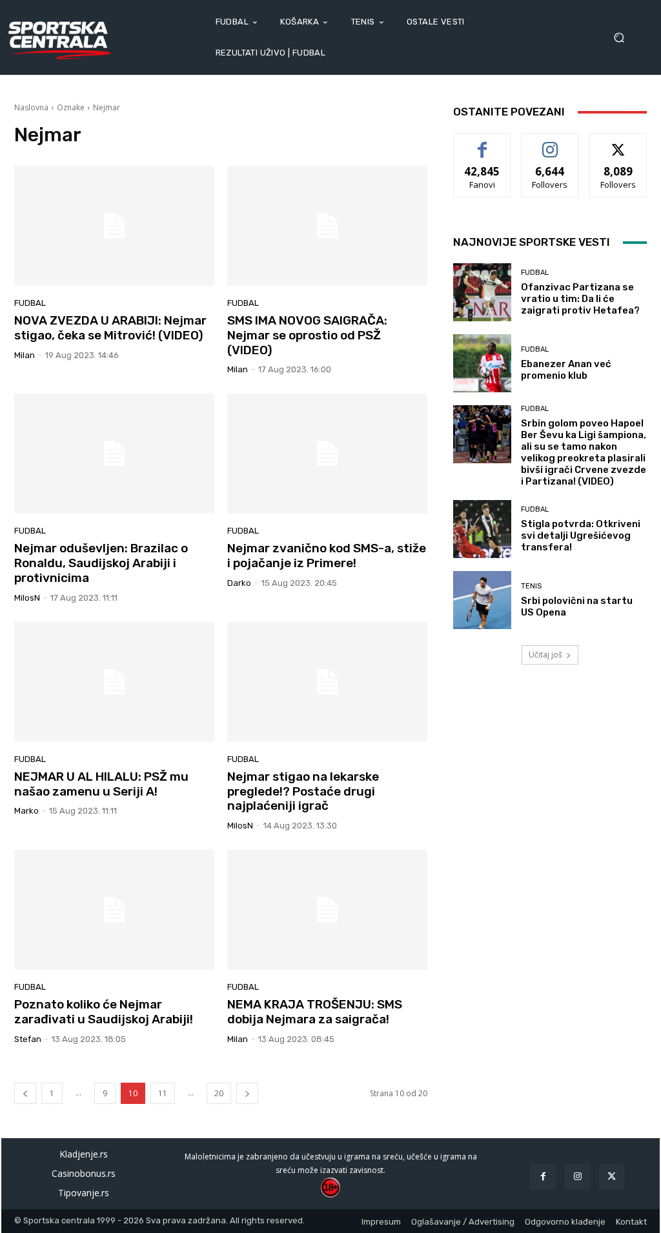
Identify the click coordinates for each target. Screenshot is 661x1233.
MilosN (27, 598)
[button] (623, 38)
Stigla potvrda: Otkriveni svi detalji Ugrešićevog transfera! (580, 535)
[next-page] (247, 1093)
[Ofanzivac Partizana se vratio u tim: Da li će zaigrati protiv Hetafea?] (482, 292)
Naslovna (31, 107)
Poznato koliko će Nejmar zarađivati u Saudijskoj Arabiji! (103, 1012)
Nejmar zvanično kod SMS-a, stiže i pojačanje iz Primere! (326, 555)
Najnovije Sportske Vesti (531, 242)
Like (482, 143)
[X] (611, 1176)
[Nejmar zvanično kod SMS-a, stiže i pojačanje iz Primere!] (327, 454)
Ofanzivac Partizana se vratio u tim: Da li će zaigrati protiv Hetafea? (580, 298)
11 (162, 1093)
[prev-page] (25, 1093)
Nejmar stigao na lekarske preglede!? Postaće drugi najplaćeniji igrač (303, 791)
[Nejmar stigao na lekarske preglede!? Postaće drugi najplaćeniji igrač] (327, 682)
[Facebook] (543, 1176)
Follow (550, 143)
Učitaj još (545, 654)
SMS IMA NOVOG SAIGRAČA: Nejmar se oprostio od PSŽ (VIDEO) (307, 335)
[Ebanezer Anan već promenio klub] (482, 363)
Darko (239, 583)
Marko (26, 811)
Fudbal (30, 303)
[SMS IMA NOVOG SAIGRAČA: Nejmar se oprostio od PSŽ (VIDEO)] (327, 226)
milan (24, 355)
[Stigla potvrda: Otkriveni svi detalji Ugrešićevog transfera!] (482, 529)
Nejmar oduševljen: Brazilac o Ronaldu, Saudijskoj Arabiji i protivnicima (101, 563)
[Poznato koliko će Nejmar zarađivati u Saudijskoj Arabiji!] (114, 910)
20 (218, 1093)
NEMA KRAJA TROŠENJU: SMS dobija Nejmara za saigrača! (314, 1012)
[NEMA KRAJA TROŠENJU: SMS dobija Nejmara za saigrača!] (327, 910)
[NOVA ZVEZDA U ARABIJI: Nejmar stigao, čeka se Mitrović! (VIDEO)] (114, 226)
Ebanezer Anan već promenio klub (566, 369)
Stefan (27, 1039)
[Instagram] (577, 1176)
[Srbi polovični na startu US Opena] (482, 600)
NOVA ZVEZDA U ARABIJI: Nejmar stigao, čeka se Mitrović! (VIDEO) (110, 328)
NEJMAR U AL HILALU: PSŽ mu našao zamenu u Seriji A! (101, 784)
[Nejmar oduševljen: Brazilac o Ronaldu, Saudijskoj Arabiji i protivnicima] (114, 454)
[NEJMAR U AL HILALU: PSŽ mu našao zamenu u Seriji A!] (114, 682)
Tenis (531, 586)
